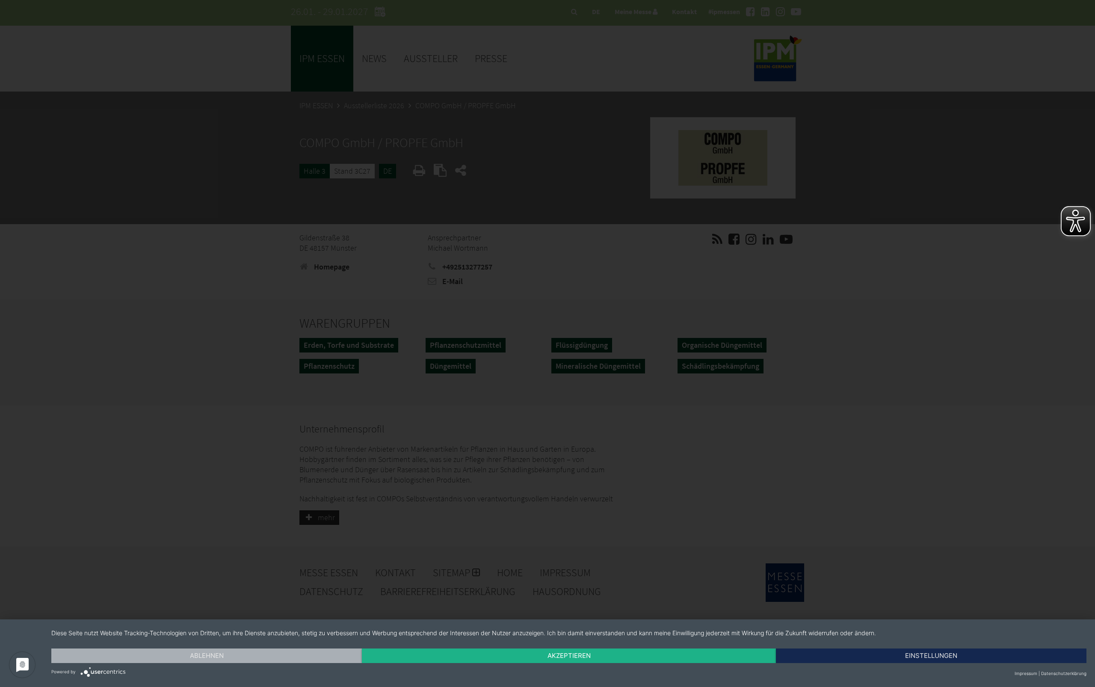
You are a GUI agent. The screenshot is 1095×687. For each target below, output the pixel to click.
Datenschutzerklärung (1063, 673)
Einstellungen (931, 655)
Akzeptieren (569, 655)
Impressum (1026, 673)
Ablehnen (207, 655)
